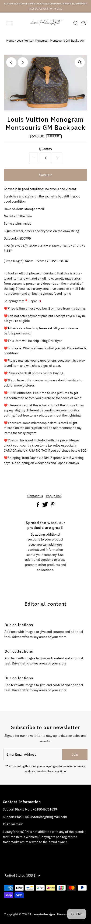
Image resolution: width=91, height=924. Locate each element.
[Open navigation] (13, 23)
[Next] (23, 62)
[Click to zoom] (79, 62)
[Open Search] (75, 23)
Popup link (53, 496)
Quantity (45, 149)
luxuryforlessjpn (42, 914)
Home (10, 41)
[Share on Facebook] (38, 506)
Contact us (35, 496)
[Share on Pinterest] (53, 506)
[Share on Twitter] (45, 506)
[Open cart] (83, 23)
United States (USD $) (21, 875)
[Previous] (11, 62)
